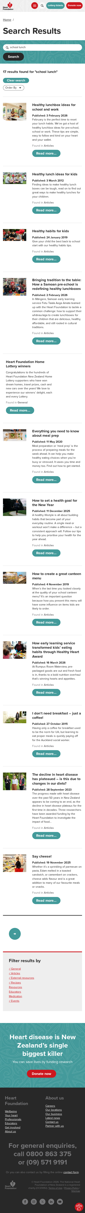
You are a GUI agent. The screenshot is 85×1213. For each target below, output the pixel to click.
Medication (15, 996)
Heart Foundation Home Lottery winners (25, 364)
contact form (71, 1172)
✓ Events (14, 1001)
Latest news (52, 1118)
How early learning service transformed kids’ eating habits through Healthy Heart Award (55, 650)
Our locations (53, 1110)
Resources (15, 987)
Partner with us (54, 1126)
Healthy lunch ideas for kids (54, 174)
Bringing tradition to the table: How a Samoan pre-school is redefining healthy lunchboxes (56, 284)
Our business (53, 1114)
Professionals (13, 1119)
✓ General (15, 968)
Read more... (46, 153)
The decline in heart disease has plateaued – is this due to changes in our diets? (56, 779)
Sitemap (75, 1191)
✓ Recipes (15, 982)
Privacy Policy (71, 1188)
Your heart (11, 1115)
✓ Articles (14, 973)
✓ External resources (21, 978)
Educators (15, 991)
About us (10, 1131)
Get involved (12, 1127)
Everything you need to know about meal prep (55, 433)
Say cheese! (42, 856)
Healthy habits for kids (50, 231)
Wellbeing (11, 1111)
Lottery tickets (55, 5)
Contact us (52, 1122)
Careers (50, 1106)
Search (13, 56)
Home (7, 20)
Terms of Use (55, 1188)
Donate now (74, 5)
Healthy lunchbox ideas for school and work (54, 107)
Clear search (16, 80)
